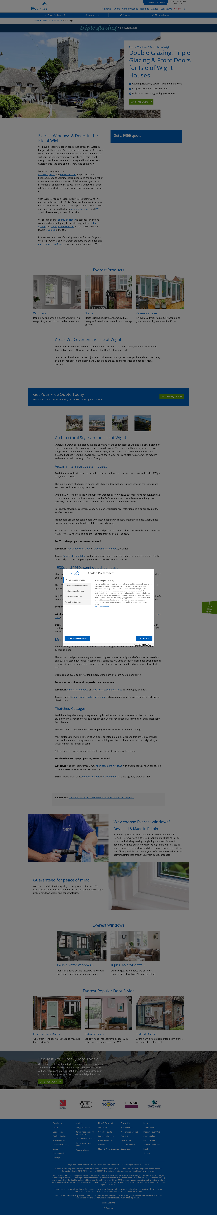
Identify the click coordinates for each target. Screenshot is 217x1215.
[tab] (77, 580)
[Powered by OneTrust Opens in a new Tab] (143, 645)
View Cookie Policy (102, 606)
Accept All (144, 638)
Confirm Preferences (77, 638)
